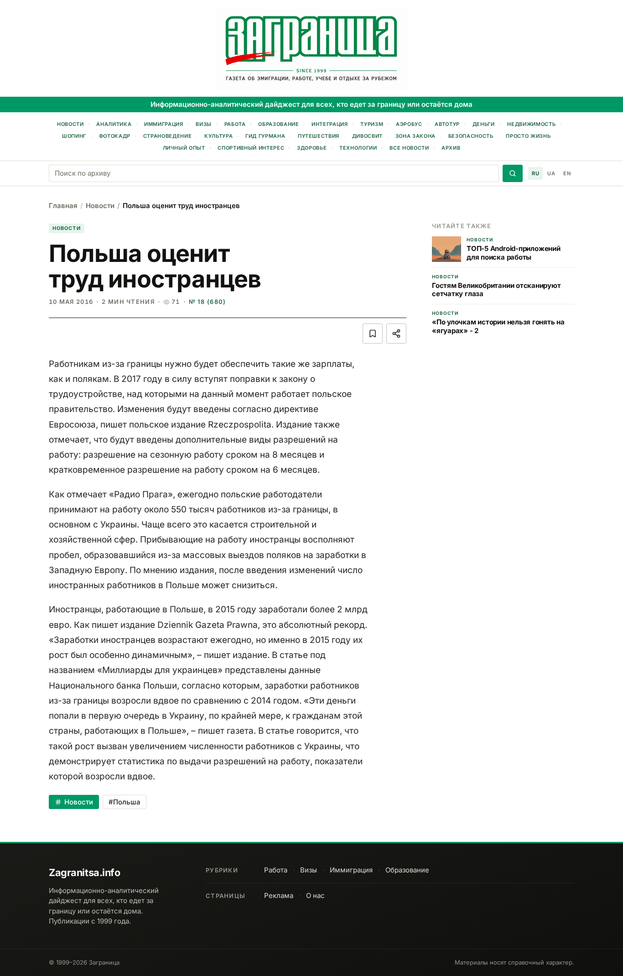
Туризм (371, 124)
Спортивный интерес (251, 148)
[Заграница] (311, 49)
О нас (315, 895)
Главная (63, 205)
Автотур (447, 124)
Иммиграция (163, 124)
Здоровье (312, 148)
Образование (278, 124)
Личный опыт (184, 148)
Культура (218, 136)
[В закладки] (373, 334)
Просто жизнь (528, 136)
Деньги (483, 124)
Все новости (409, 148)
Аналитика (113, 124)
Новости (70, 124)
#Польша (124, 802)
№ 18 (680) (207, 301)
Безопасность (470, 136)
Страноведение (167, 136)
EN (567, 173)
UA (551, 173)
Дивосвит (367, 136)
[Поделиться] (396, 334)
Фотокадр (114, 136)
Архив (450, 148)
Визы (204, 124)
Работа (235, 124)
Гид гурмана (265, 136)
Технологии (358, 148)
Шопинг (74, 136)
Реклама (278, 895)
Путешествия (318, 136)
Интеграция (330, 124)
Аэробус (409, 124)
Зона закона (415, 136)
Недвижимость (531, 124)
